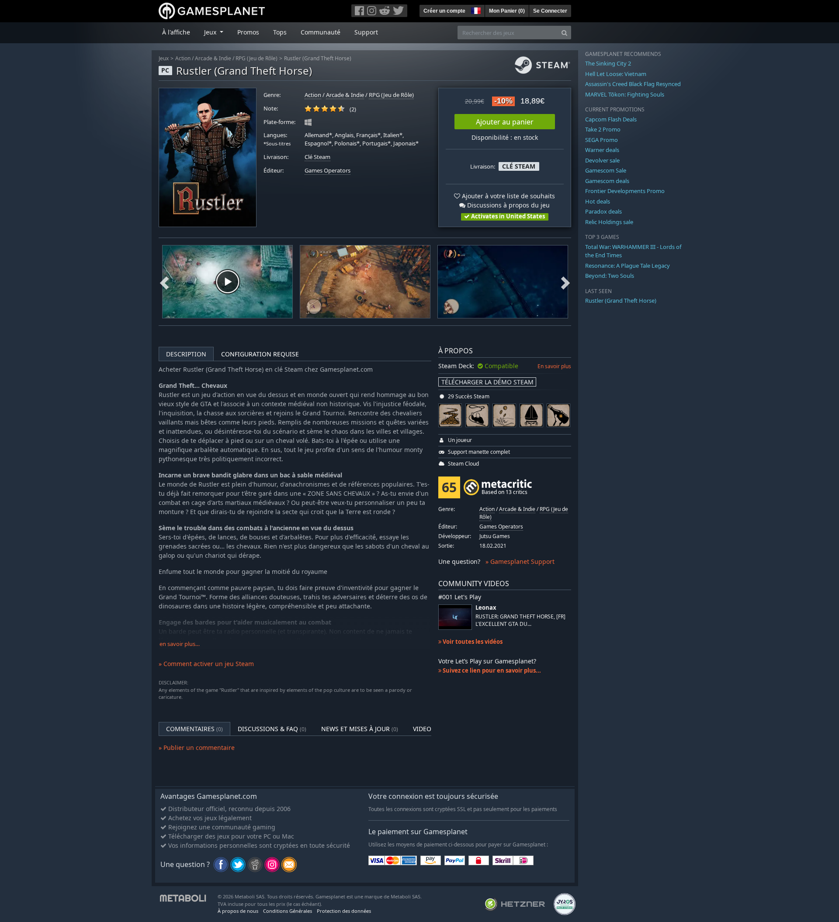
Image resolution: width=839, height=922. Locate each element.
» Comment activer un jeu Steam (206, 664)
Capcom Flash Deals (611, 119)
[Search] (564, 32)
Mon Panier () (507, 11)
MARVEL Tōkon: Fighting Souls (624, 94)
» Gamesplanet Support (520, 561)
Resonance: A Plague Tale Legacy (627, 265)
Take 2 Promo (603, 129)
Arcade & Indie (213, 58)
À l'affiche (176, 32)
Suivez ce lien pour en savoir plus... (491, 670)
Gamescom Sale (605, 170)
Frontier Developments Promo (625, 191)
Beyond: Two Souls (609, 276)
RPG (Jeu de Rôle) (256, 58)
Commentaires (194, 729)
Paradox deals (603, 211)
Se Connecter (550, 11)
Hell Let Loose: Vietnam (615, 74)
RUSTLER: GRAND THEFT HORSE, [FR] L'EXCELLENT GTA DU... (520, 620)
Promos (248, 32)
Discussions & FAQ (272, 729)
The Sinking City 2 (608, 63)
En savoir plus (554, 366)
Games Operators (327, 170)
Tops (280, 32)
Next (565, 282)
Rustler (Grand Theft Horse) (317, 58)
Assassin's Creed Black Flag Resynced (633, 84)
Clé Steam (317, 157)
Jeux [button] (211, 32)
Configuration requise (260, 354)
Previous (164, 282)
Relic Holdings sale (609, 222)
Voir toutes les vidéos (472, 642)
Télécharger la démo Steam (487, 382)
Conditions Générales (287, 911)
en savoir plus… (179, 644)
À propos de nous (238, 911)
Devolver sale (602, 160)
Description (186, 354)
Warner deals (602, 150)
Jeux (164, 58)
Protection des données (344, 911)
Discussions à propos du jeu (507, 205)
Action (183, 58)
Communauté (320, 32)
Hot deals (597, 201)
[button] (475, 9)
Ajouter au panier (505, 122)
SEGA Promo (601, 140)
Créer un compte (444, 11)
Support (366, 32)
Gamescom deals (607, 181)
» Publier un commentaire (197, 747)
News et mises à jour (359, 729)
